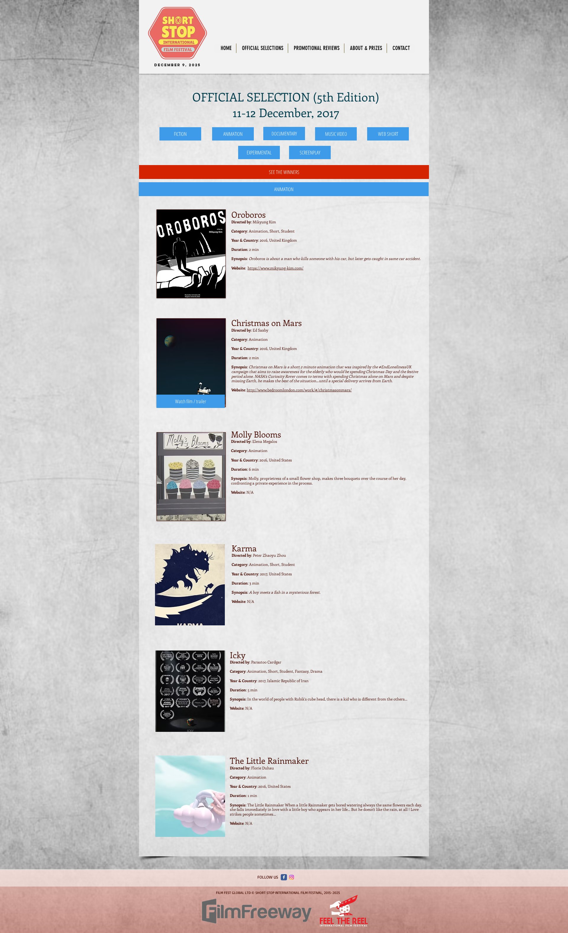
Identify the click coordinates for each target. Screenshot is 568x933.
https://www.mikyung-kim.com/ (276, 267)
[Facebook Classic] (284, 877)
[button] (284, 189)
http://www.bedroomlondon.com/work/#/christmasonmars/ (299, 389)
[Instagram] (291, 877)
